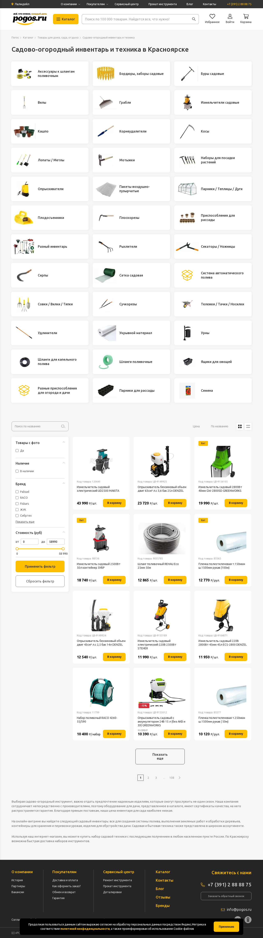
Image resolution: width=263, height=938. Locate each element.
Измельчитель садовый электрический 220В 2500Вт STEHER (157, 644)
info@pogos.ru (239, 909)
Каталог (28, 37)
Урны (205, 333)
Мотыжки (127, 160)
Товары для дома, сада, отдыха (57, 37)
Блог (190, 4)
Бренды (163, 905)
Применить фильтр (40, 566)
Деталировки (112, 892)
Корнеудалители (132, 131)
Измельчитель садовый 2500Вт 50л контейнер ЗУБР (98, 565)
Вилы (42, 102)
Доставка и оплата (65, 880)
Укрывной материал (135, 333)
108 (171, 777)
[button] (193, 19)
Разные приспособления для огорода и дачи (57, 390)
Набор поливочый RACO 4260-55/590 (97, 719)
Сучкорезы (128, 304)
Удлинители (47, 333)
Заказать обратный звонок (226, 896)
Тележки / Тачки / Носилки (222, 304)
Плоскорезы (129, 218)
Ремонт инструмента (117, 880)
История (17, 880)
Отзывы (163, 897)
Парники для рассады (137, 390)
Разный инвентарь (52, 246)
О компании (69, 4)
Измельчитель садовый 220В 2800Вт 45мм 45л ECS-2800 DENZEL (222, 642)
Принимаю (226, 926)
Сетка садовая (131, 275)
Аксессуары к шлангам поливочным (56, 74)
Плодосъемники (51, 218)
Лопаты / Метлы (51, 160)
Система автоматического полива (222, 275)
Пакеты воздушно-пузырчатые (134, 189)
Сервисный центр (127, 4)
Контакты (209, 4)
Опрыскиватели (50, 189)
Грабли (125, 102)
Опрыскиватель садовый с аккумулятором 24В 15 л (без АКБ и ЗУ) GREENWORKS (161, 721)
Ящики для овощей (216, 362)
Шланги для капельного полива (57, 362)
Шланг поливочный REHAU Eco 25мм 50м (158, 565)
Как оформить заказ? (66, 886)
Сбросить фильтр (40, 581)
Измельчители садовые (220, 102)
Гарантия (58, 898)
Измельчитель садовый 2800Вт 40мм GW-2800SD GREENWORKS (220, 488)
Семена (207, 390)
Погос (15, 37)
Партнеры (18, 886)
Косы (205, 131)
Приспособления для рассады (218, 218)
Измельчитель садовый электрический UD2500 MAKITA (98, 488)
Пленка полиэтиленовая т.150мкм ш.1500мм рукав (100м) (221, 565)
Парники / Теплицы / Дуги (221, 189)
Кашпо (43, 131)
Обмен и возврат (64, 892)
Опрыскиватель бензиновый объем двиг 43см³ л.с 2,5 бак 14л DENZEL (101, 642)
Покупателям (96, 4)
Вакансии (18, 892)
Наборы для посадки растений (218, 160)
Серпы (43, 275)
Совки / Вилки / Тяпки (55, 304)
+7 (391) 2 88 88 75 (239, 4)
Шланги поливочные (135, 362)
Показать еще (160, 756)
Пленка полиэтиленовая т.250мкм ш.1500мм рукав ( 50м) (221, 719)
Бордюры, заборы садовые (141, 74)
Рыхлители (128, 246)
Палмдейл (22, 4)
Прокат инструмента (163, 4)
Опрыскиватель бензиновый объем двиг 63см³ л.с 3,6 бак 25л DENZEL (162, 488)
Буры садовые (212, 74)
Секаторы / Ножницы (218, 246)
